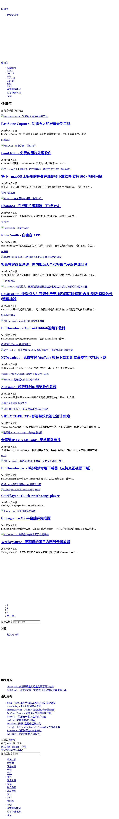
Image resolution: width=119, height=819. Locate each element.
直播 (3, 403)
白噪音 (4, 251)
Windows (11, 68)
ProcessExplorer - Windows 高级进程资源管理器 (30, 709)
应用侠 (4, 9)
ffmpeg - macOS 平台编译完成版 (26, 518)
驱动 (9, 805)
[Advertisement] (59, 39)
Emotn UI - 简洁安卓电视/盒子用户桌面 (26, 716)
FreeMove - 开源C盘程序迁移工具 (24, 723)
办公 (9, 794)
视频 (3, 484)
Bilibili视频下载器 (22, 344)
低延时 (13, 403)
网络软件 (11, 766)
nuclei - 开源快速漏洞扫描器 (21, 720)
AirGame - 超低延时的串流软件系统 (28, 387)
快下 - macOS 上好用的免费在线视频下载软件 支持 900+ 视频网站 (51, 176)
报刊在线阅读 (8, 281)
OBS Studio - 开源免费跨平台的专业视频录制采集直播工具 (36, 690)
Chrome (10, 81)
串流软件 (22, 403)
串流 (8, 403)
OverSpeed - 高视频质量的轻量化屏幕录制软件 (30, 686)
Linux (9, 70)
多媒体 (10, 763)
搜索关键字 (7, 622)
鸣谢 (23, 747)
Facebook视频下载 (28, 374)
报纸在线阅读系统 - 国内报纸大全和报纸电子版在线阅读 (44, 264)
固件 (9, 798)
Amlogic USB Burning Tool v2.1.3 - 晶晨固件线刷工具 (33, 727)
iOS (9, 75)
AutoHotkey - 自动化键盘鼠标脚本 (24, 706)
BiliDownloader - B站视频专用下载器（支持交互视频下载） (47, 468)
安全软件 (11, 780)
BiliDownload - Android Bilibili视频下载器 (33, 328)
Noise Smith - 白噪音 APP (20, 235)
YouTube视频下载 (10, 374)
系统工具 (11, 759)
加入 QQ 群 (13, 634)
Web (9, 83)
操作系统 (11, 787)
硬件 (9, 777)
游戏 (9, 773)
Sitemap (15, 747)
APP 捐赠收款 (14, 93)
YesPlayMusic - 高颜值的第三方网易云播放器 (35, 542)
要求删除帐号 (14, 89)
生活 (9, 770)
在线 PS (5, 222)
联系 (9, 96)
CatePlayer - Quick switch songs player (30, 496)
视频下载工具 (8, 193)
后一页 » (11, 616)
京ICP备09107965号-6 (12, 750)
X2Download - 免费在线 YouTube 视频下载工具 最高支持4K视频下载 (53, 357)
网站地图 (5, 747)
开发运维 (11, 791)
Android (11, 78)
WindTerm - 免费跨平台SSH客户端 (24, 730)
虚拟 (9, 784)
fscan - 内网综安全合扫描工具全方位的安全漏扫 (31, 703)
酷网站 (10, 801)
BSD (9, 86)
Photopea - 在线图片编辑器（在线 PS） (31, 206)
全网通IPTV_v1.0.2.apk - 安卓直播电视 (31, 440)
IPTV (3, 455)
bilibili (9, 484)
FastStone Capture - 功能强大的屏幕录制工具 (35, 124)
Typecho (8, 743)
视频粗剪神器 (8, 315)
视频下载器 (7, 344)
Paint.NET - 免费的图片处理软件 (26, 153)
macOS (10, 73)
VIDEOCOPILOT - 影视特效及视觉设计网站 (35, 416)
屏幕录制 (5, 140)
